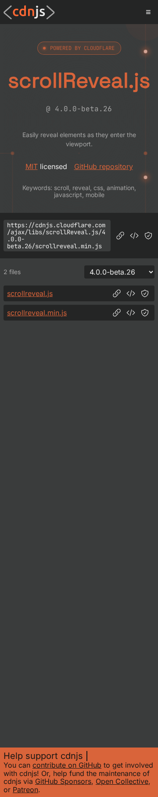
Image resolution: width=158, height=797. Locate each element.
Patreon (25, 789)
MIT (31, 166)
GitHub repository (103, 166)
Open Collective (122, 781)
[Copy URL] (120, 235)
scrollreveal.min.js (37, 313)
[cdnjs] (29, 12)
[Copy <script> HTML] (134, 235)
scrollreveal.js (30, 293)
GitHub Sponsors (63, 781)
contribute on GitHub (66, 765)
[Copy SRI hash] (148, 235)
